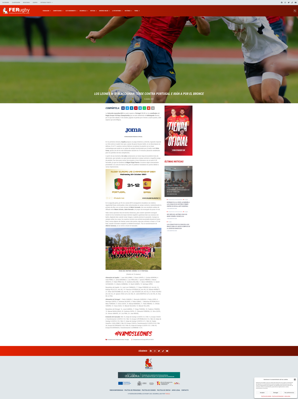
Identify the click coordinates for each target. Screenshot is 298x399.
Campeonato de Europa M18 (141, 339)
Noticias (92, 10)
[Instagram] (285, 2)
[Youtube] (295, 2)
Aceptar (262, 392)
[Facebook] (281, 2)
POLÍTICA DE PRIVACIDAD (278, 396)
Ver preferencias (289, 392)
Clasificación (16, 2)
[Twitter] (288, 2)
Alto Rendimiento (71, 10)
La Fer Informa (116, 10)
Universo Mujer (103, 10)
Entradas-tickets (46, 2)
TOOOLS (167, 393)
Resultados (26, 2)
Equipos (35, 2)
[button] (295, 379)
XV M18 (151, 339)
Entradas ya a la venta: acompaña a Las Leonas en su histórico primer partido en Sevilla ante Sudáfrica (178, 204)
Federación (46, 10)
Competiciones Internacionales (115, 339)
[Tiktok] (292, 2)
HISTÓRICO (127, 10)
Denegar (275, 392)
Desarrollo (83, 10)
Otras (181, 185)
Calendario (5, 2)
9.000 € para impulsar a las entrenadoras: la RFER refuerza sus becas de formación (178, 190)
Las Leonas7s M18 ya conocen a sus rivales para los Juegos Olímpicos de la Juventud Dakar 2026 (178, 226)
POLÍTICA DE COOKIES (266, 396)
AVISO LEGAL (287, 396)
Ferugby (127, 339)
